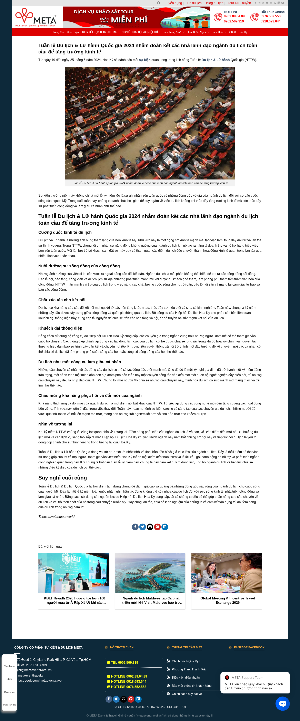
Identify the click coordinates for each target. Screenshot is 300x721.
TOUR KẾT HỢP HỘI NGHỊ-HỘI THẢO (140, 32)
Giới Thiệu (73, 32)
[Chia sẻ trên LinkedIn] (164, 527)
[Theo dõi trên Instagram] (259, 3)
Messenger (9, 692)
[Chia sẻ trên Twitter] (142, 527)
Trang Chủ (58, 32)
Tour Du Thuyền (239, 3)
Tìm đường (9, 666)
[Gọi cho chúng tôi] (275, 3)
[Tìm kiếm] (158, 3)
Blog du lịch (214, 3)
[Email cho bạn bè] (150, 527)
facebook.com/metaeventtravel (40, 680)
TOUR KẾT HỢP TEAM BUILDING (99, 32)
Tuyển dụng (173, 3)
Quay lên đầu (9, 705)
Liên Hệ (243, 32)
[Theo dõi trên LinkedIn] (279, 3)
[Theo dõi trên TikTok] (263, 3)
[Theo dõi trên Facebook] (255, 3)
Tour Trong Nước (172, 32)
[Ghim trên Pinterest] (157, 527)
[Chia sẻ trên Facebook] (135, 527)
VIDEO (232, 32)
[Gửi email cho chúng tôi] (271, 3)
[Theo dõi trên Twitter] (267, 3)
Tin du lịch (194, 3)
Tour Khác (217, 32)
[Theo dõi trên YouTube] (282, 3)
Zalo (10, 679)
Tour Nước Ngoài (197, 32)
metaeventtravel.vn (31, 675)
